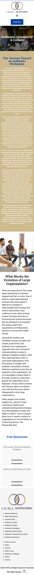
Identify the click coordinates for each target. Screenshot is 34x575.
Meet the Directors (11, 516)
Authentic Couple (11, 522)
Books (7, 545)
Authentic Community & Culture (16, 534)
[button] (17, 15)
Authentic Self (10, 519)
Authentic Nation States (13, 531)
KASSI (7, 557)
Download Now (17, 460)
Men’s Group (9, 551)
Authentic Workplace (12, 528)
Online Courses (10, 542)
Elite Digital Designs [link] (14, 572)
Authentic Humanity (12, 537)
